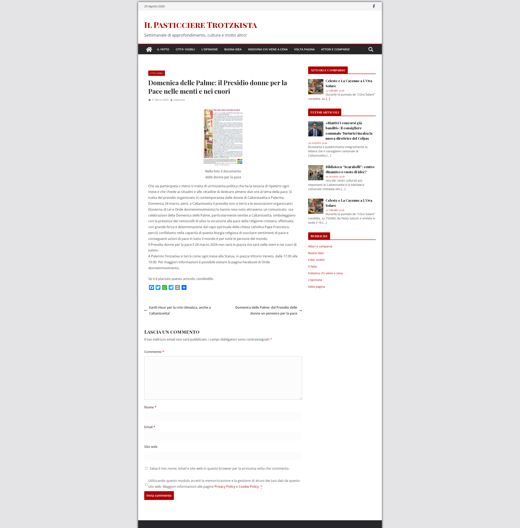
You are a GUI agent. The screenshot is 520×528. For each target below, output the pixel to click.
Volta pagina (304, 49)
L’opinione (210, 49)
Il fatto (163, 49)
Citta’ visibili (185, 49)
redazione (179, 99)
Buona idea (233, 49)
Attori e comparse (335, 49)
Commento (154, 351)
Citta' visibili (156, 73)
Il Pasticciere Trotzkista (200, 24)
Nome (150, 407)
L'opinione (315, 280)
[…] (328, 99)
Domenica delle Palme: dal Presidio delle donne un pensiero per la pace (266, 310)
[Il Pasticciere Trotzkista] (149, 49)
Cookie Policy (249, 486)
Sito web (150, 446)
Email (149, 427)
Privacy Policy (224, 486)
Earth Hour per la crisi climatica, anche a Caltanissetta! (180, 310)
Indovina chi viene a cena (268, 49)
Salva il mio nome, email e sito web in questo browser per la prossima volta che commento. (219, 468)
